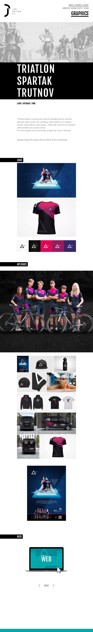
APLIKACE (26, 103)
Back (46, 585)
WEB (33, 103)
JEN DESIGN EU (16, 11)
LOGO (19, 103)
